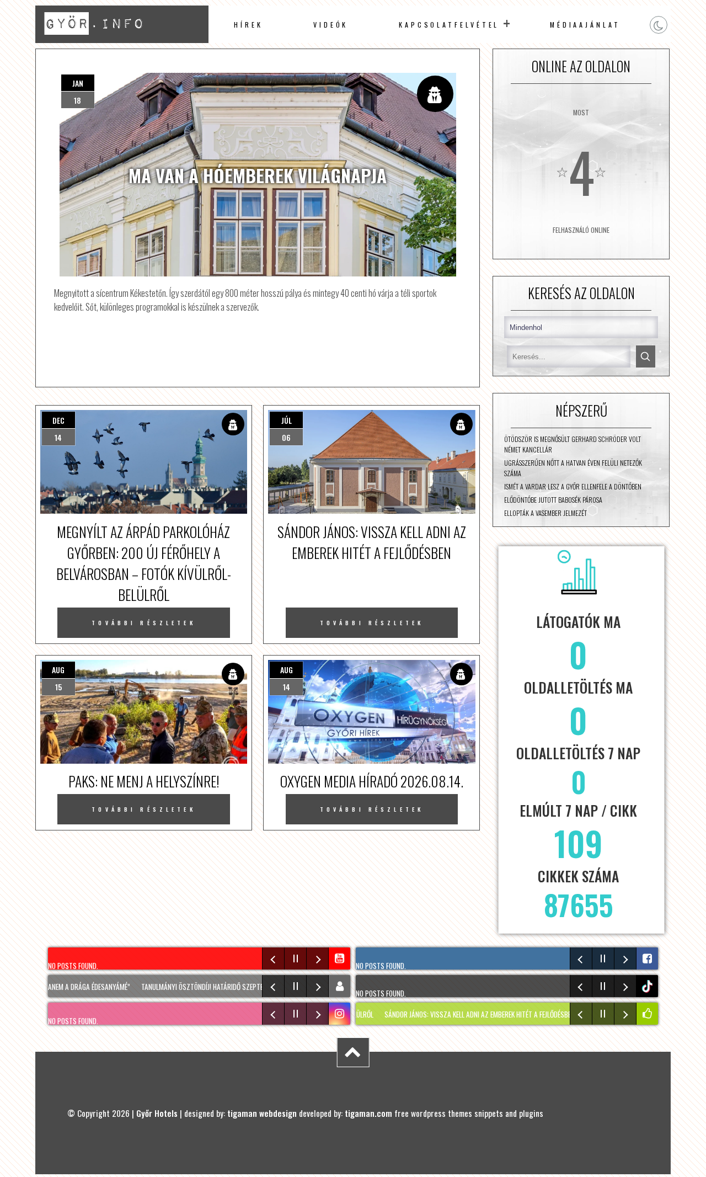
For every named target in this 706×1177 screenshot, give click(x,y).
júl (286, 420)
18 (77, 100)
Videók (331, 24)
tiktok (648, 986)
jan (77, 83)
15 (58, 687)
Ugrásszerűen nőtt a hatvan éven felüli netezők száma (573, 467)
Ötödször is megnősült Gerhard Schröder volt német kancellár (572, 444)
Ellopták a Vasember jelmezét (545, 513)
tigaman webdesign (262, 1113)
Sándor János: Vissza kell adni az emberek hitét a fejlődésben (456, 1014)
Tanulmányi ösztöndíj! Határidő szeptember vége (202, 986)
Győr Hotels (157, 1113)
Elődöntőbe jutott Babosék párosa (553, 499)
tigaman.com (368, 1113)
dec (58, 420)
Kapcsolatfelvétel (449, 24)
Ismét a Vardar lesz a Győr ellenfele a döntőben (572, 486)
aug (58, 669)
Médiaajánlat (585, 24)
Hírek (248, 24)
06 (286, 437)
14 (58, 437)
